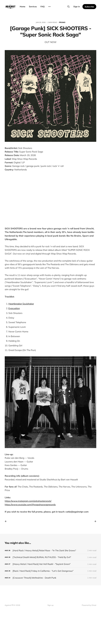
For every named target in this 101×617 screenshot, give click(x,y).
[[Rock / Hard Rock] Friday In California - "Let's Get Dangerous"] (50, 571)
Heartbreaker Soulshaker (21, 303)
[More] (49, 7)
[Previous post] (7, 521)
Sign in (76, 6)
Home (22, 6)
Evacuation (14, 308)
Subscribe (89, 6)
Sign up (50, 605)
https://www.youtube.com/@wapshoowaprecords (30, 504)
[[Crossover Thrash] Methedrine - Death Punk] (50, 577)
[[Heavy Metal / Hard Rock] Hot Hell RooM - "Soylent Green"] (50, 564)
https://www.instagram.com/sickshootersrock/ (28, 501)
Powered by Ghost (89, 605)
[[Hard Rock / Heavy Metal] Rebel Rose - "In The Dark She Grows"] (50, 550)
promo (62, 22)
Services (33, 6)
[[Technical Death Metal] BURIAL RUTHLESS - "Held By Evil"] (50, 557)
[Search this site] (68, 7)
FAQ (43, 6)
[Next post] (94, 521)
